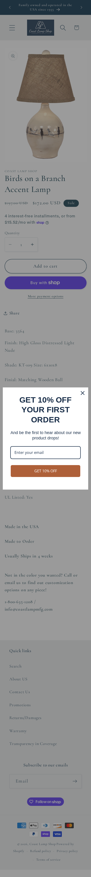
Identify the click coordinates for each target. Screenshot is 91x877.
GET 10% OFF (45, 470)
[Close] (82, 393)
